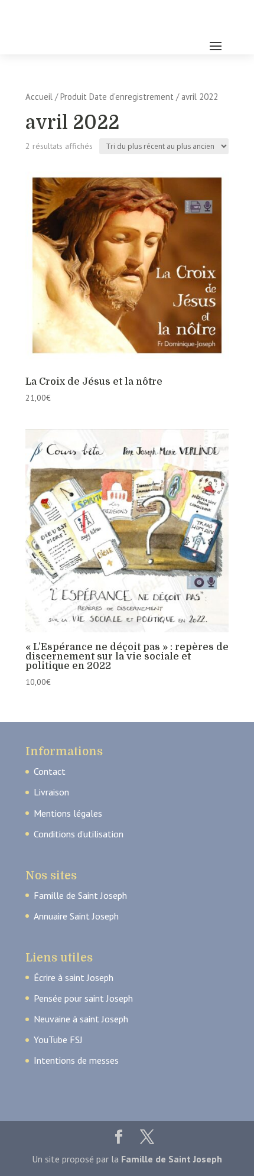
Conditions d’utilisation (78, 834)
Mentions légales (68, 813)
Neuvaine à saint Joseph (81, 1019)
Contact (50, 771)
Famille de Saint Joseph (80, 895)
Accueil (39, 96)
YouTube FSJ (58, 1039)
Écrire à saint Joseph (73, 977)
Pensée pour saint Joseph (83, 998)
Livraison (51, 792)
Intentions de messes (76, 1060)
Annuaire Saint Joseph (76, 916)
